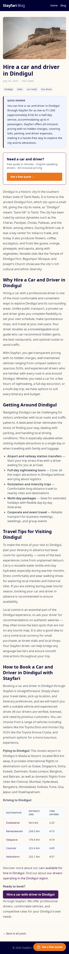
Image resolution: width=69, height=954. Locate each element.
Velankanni (13, 856)
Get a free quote (52, 947)
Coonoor (11, 848)
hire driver (46, 89)
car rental (32, 89)
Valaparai (12, 839)
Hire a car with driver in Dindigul (31, 894)
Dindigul (8, 89)
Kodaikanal (13, 822)
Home (54, 5)
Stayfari (14, 5)
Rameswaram (14, 831)
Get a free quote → (22, 176)
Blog (63, 5)
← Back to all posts (14, 933)
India (19, 89)
